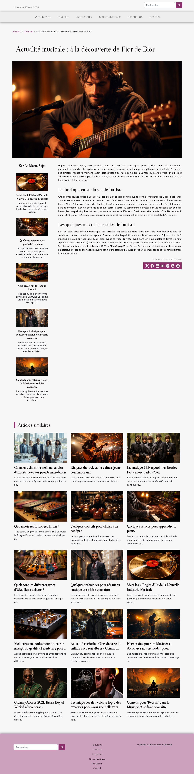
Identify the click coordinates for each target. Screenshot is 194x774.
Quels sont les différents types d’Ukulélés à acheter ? (34, 587)
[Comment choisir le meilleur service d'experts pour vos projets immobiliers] (40, 447)
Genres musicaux (110, 16)
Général (155, 16)
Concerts (63, 16)
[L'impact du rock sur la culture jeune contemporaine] (97, 447)
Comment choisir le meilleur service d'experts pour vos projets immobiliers (40, 469)
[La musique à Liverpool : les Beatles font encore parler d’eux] (153, 447)
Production (135, 16)
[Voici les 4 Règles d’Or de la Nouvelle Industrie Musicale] (32, 182)
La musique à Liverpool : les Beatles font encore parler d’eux (152, 469)
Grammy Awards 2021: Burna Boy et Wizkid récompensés (39, 704)
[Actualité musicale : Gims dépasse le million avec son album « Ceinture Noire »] (97, 623)
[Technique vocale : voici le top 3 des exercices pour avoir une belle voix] (97, 682)
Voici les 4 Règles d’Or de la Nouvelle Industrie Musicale (32, 196)
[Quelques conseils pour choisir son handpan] (97, 506)
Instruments (42, 16)
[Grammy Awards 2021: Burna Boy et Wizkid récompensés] (40, 682)
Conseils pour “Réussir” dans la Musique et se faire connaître (32, 383)
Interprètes (84, 16)
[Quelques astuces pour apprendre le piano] (32, 227)
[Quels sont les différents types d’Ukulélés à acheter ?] (40, 564)
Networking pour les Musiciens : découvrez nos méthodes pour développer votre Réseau (149, 648)
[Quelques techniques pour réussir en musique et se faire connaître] (32, 318)
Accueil (16, 31)
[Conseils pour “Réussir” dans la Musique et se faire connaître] (32, 366)
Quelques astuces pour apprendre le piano (32, 242)
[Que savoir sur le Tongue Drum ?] (32, 272)
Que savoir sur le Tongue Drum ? (32, 287)
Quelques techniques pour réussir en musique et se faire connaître (32, 334)
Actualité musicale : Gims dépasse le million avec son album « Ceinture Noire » (95, 648)
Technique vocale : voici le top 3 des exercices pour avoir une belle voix (96, 704)
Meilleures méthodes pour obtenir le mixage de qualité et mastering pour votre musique (39, 648)
